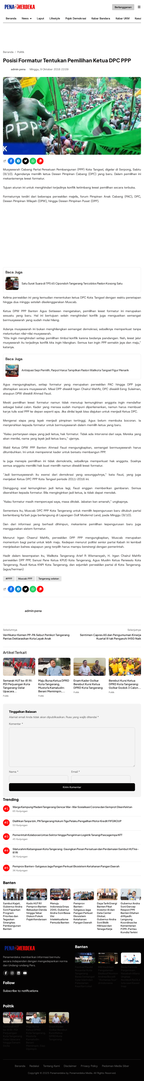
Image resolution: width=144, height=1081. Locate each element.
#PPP (9, 578)
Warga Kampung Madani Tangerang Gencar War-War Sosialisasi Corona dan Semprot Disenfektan (72, 807)
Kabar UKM (122, 18)
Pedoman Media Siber (115, 1066)
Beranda (11, 18)
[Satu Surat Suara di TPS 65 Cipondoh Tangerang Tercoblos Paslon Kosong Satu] (12, 289)
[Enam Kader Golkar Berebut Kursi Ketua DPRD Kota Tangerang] (90, 675)
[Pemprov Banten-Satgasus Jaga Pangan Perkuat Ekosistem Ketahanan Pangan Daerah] (84, 899)
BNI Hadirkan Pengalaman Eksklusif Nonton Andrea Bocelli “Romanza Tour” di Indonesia (108, 975)
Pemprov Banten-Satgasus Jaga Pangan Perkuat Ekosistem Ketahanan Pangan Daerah (66, 866)
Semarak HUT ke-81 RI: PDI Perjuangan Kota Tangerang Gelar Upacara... (17, 686)
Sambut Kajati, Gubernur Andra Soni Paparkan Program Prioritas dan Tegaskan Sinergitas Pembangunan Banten (12, 916)
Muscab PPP (25, 578)
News (25, 18)
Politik (6, 695)
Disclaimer (70, 1066)
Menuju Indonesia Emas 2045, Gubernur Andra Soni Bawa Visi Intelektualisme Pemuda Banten (60, 913)
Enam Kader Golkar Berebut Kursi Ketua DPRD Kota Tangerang (88, 684)
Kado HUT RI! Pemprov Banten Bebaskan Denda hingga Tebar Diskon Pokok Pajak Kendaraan (36, 911)
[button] (40, 161)
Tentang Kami (51, 1066)
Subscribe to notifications (20, 991)
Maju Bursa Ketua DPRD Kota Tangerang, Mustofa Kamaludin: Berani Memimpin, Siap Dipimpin (36, 1038)
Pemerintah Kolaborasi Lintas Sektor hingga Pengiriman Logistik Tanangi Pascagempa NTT (67, 835)
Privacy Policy (89, 1066)
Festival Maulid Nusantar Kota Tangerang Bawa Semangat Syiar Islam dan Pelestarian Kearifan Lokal (85, 976)
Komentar (16, 724)
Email (75, 772)
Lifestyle (55, 18)
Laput (40, 18)
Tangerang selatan (48, 578)
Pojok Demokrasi (75, 18)
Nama (13, 772)
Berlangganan (123, 7)
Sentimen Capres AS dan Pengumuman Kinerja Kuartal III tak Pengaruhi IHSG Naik (110, 636)
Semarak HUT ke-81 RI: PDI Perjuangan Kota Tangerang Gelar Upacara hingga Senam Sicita (12, 1036)
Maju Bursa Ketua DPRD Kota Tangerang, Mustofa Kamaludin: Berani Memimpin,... (53, 686)
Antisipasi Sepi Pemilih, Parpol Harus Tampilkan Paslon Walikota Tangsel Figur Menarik (75, 370)
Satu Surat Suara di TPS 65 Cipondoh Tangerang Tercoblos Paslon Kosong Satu (72, 283)
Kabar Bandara (101, 18)
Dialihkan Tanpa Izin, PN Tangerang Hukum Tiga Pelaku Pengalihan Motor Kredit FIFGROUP (67, 821)
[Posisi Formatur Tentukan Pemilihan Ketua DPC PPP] (72, 154)
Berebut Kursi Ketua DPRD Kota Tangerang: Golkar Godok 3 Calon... (125, 684)
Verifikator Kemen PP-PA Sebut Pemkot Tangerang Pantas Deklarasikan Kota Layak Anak (36, 636)
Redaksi (34, 1066)
